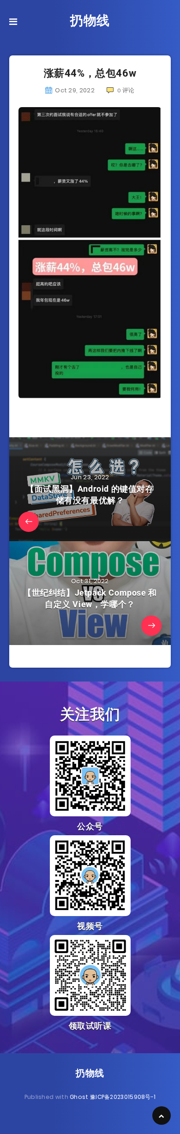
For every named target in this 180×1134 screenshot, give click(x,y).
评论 (126, 90)
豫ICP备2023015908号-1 (123, 1097)
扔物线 (90, 20)
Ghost (79, 1097)
